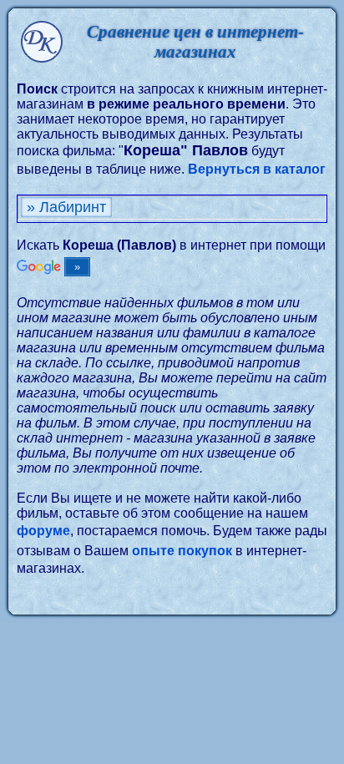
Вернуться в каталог (257, 169)
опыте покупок (182, 551)
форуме (43, 531)
